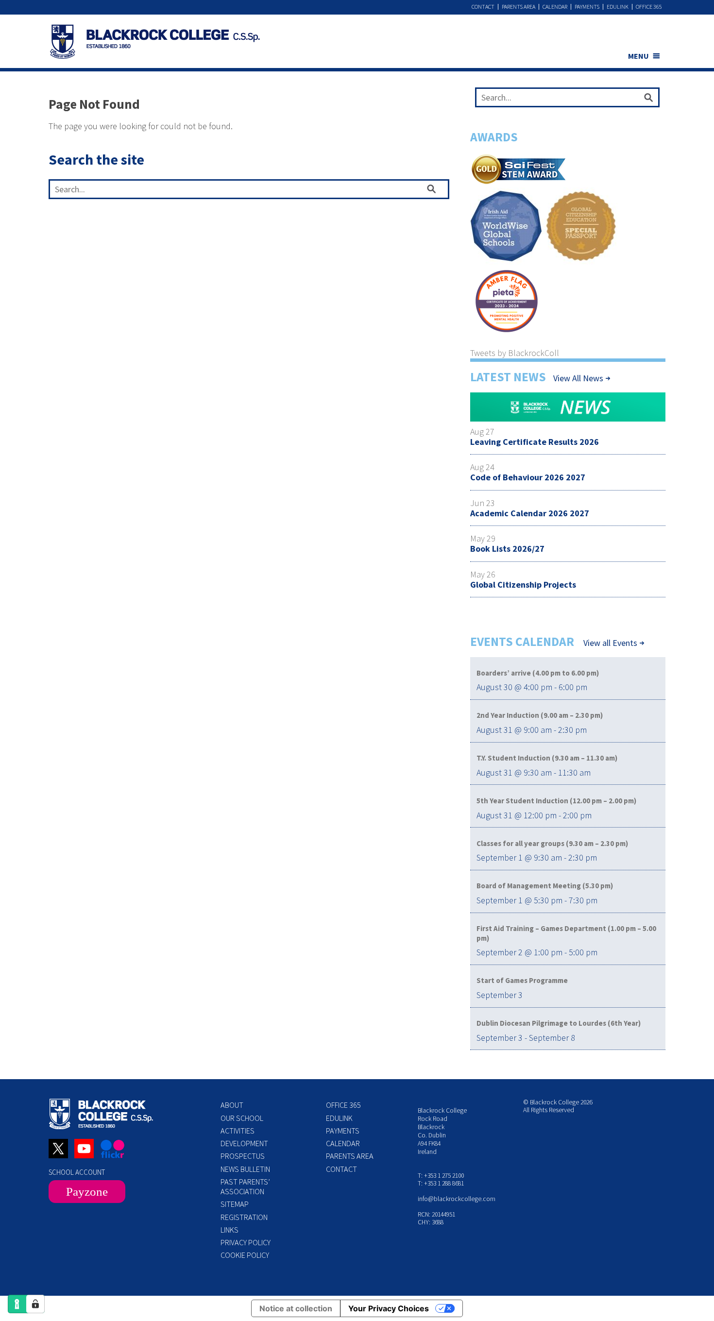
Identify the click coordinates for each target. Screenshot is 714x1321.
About (232, 1105)
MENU (638, 56)
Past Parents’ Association (245, 1186)
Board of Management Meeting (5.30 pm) (544, 885)
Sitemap (235, 1204)
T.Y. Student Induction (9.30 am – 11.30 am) (546, 757)
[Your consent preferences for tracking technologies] (35, 1304)
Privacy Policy (246, 1242)
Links (229, 1230)
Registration (244, 1217)
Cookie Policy (245, 1255)
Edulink (618, 7)
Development (244, 1143)
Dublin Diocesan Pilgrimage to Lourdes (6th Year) (558, 1023)
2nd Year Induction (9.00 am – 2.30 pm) (539, 715)
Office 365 (649, 7)
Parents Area (518, 7)
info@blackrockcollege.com (456, 1199)
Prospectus (243, 1156)
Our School (242, 1118)
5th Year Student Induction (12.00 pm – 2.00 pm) (556, 800)
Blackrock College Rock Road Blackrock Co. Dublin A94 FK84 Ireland (442, 1130)
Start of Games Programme (522, 980)
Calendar (555, 7)
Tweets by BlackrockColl (514, 352)
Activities (238, 1130)
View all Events (610, 643)
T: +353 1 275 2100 (441, 1175)
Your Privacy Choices (388, 1308)
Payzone (87, 1191)
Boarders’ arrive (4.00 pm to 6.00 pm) (537, 672)
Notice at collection (295, 1308)
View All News (578, 378)
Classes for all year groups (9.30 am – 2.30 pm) (552, 843)
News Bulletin (245, 1169)
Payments (587, 7)
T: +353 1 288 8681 (441, 1183)
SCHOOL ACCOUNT (77, 1172)
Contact (483, 7)
